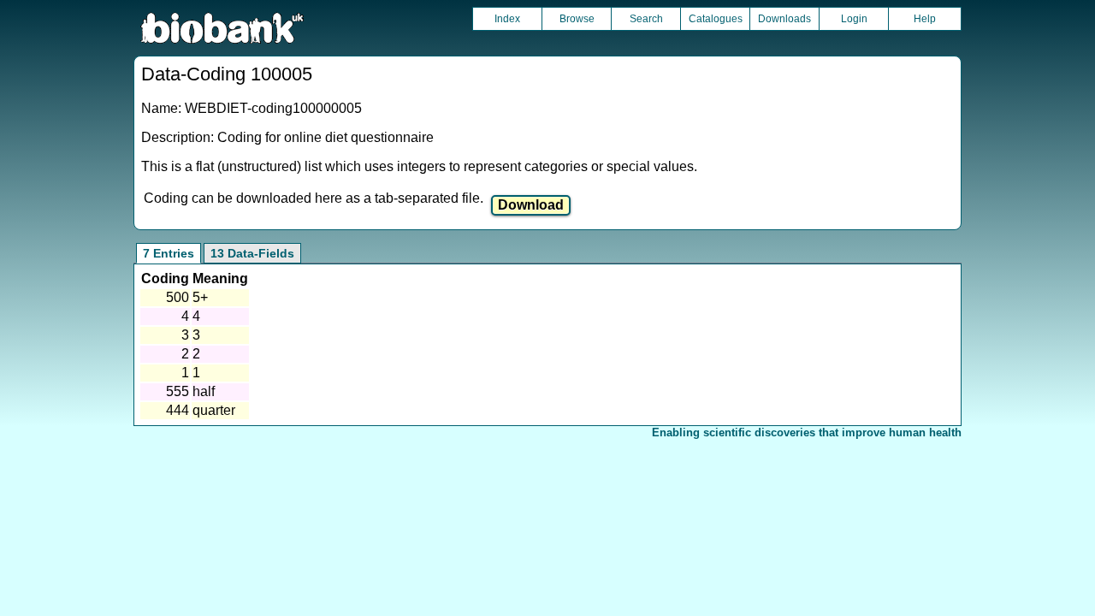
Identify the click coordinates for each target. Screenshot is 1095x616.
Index (507, 19)
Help (925, 19)
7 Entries (168, 253)
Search (646, 19)
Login (854, 19)
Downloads (784, 19)
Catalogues (716, 19)
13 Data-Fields (252, 253)
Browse (577, 19)
